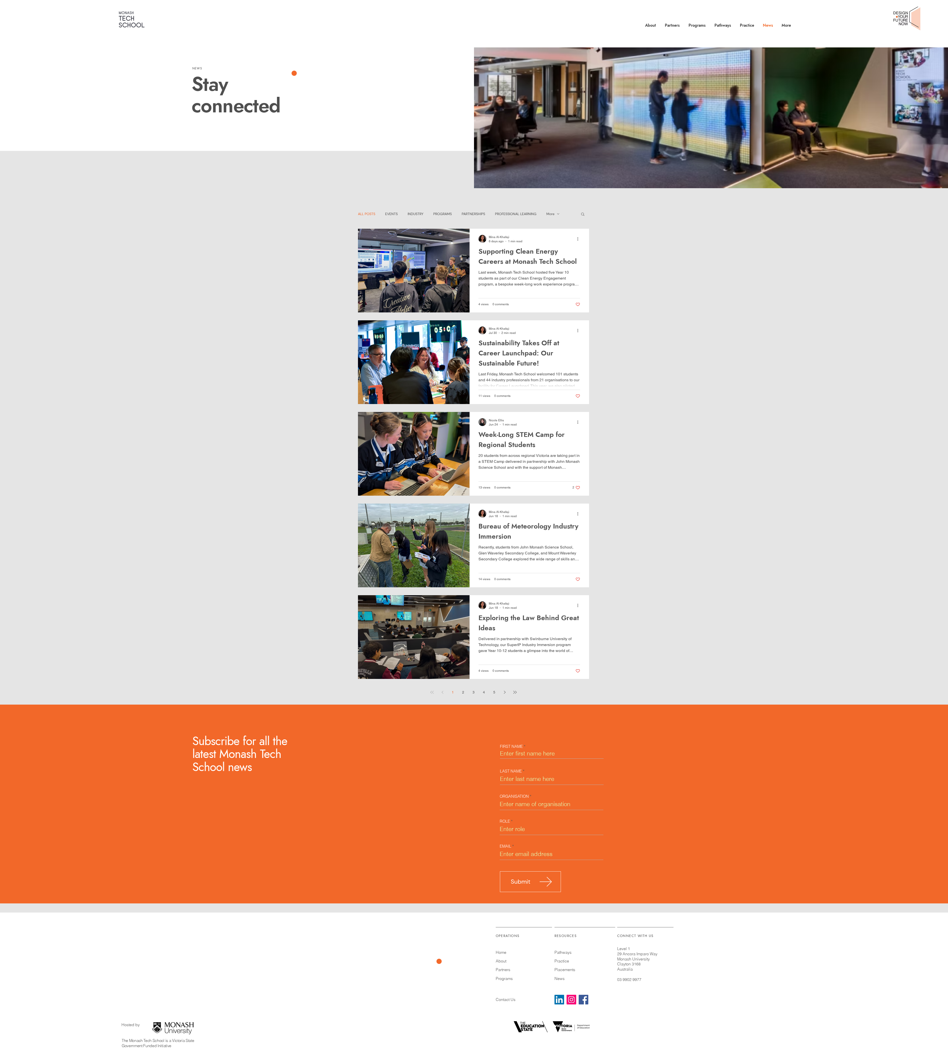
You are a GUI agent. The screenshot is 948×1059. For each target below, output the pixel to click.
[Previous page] (442, 692)
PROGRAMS (442, 214)
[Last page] (515, 692)
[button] (582, 214)
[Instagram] (571, 999)
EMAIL (505, 846)
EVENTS (391, 214)
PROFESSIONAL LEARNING (515, 214)
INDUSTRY (415, 214)
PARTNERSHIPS (473, 214)
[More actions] (579, 239)
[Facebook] (583, 999)
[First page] (432, 692)
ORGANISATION (514, 796)
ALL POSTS (366, 214)
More (550, 214)
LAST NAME (511, 771)
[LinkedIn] (559, 999)
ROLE (505, 821)
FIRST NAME (511, 746)
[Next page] (504, 692)
